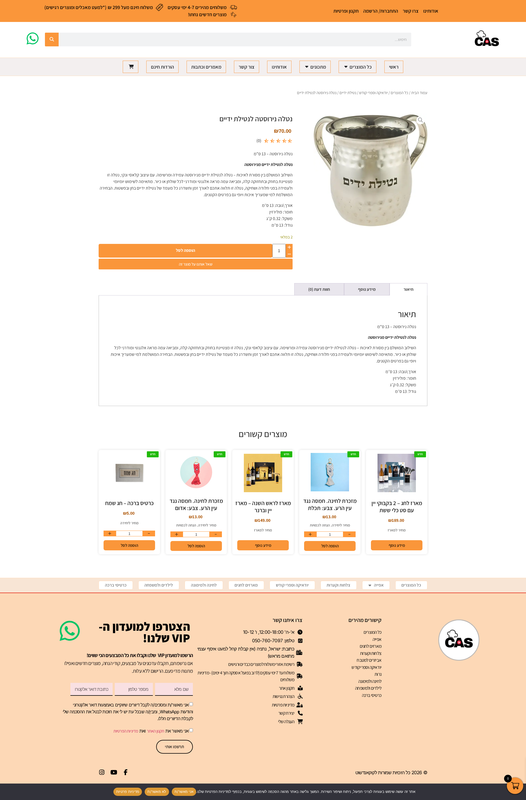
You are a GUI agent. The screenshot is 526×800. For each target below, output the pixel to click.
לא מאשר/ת (156, 791)
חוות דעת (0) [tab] (319, 289)
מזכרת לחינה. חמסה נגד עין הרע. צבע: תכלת (330, 504)
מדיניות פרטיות (127, 791)
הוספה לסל (185, 250)
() (258, 140)
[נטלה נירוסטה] (370, 170)
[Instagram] (102, 772)
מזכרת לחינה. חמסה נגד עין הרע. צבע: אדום (196, 504)
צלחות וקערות (338, 585)
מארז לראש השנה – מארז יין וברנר (263, 506)
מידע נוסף (397, 545)
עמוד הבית (419, 92)
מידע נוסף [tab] (367, 289)
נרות (378, 674)
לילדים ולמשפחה (158, 585)
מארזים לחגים (246, 585)
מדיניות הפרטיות (125, 731)
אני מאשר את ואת (150, 731)
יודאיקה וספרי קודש (373, 92)
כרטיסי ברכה (116, 585)
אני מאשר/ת (184, 791)
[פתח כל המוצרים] (345, 67)
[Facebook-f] (126, 772)
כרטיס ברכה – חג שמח (129, 503)
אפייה (379, 585)
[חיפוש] (52, 39)
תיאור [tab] (408, 289)
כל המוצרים (399, 92)
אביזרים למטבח (369, 660)
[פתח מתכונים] (306, 67)
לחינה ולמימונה (204, 585)
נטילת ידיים (347, 92)
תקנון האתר (155, 731)
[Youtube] (114, 772)
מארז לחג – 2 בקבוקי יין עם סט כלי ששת (396, 506)
